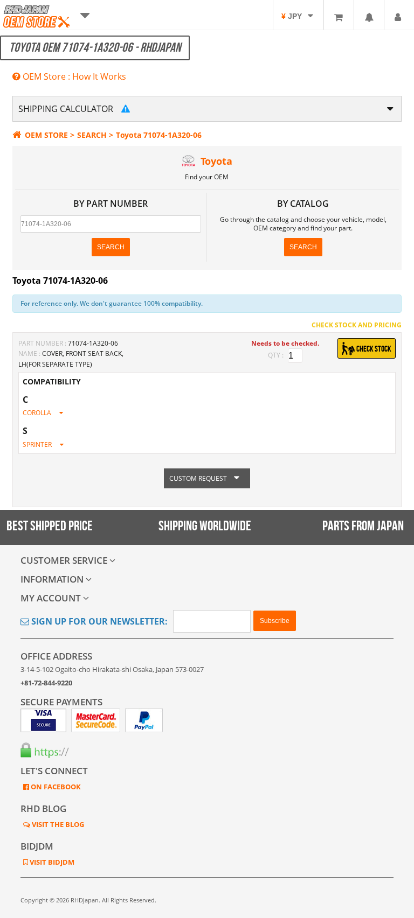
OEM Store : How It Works (73, 76)
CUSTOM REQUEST (199, 478)
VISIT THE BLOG (57, 824)
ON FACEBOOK (55, 786)
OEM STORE (46, 135)
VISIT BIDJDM (51, 862)
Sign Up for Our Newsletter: (98, 621)
